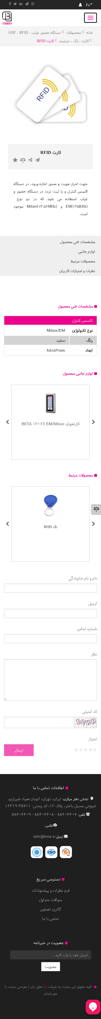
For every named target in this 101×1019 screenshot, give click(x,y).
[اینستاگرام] (32, 4)
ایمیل (92, 603)
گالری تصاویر (50, 909)
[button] (7, 422)
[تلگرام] (26, 4)
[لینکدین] (21, 4)
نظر (94, 654)
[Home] (7, 18)
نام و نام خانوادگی (82, 578)
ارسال (19, 750)
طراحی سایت (17, 986)
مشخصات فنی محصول (77, 241)
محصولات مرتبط (83, 261)
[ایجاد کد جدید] (85, 723)
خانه (89, 32)
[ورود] (80, 5)
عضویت (51, 966)
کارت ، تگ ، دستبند (74, 41)
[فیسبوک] (10, 4)
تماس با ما (50, 918)
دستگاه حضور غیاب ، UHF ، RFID (34, 32)
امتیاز (92, 739)
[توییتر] (15, 4)
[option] (50, 93)
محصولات (73, 32)
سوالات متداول (50, 899)
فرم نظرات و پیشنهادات (50, 890)
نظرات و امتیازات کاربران (77, 270)
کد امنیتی (89, 711)
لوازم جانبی (86, 251)
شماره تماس (87, 628)
